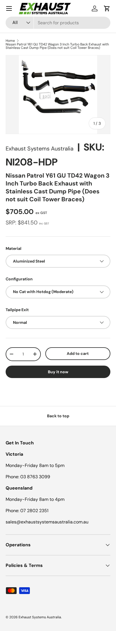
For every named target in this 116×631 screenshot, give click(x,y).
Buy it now (58, 371)
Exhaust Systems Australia (39, 148)
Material (13, 248)
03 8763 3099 (35, 477)
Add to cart (78, 353)
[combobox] (58, 23)
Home (10, 40)
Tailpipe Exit (17, 309)
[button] (107, 8)
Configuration (19, 278)
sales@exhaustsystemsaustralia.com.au (47, 522)
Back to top (58, 415)
